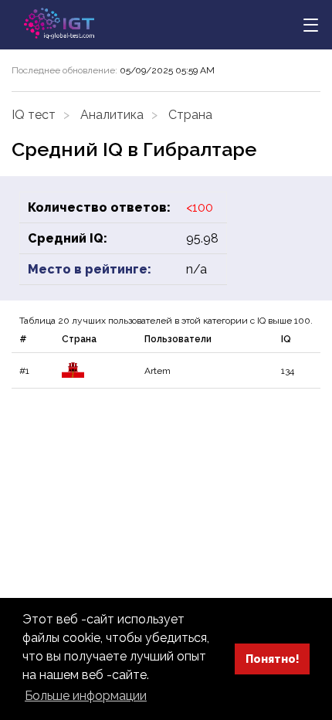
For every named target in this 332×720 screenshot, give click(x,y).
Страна (190, 114)
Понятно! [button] (273, 658)
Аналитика (112, 114)
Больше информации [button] (86, 695)
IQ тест (34, 114)
